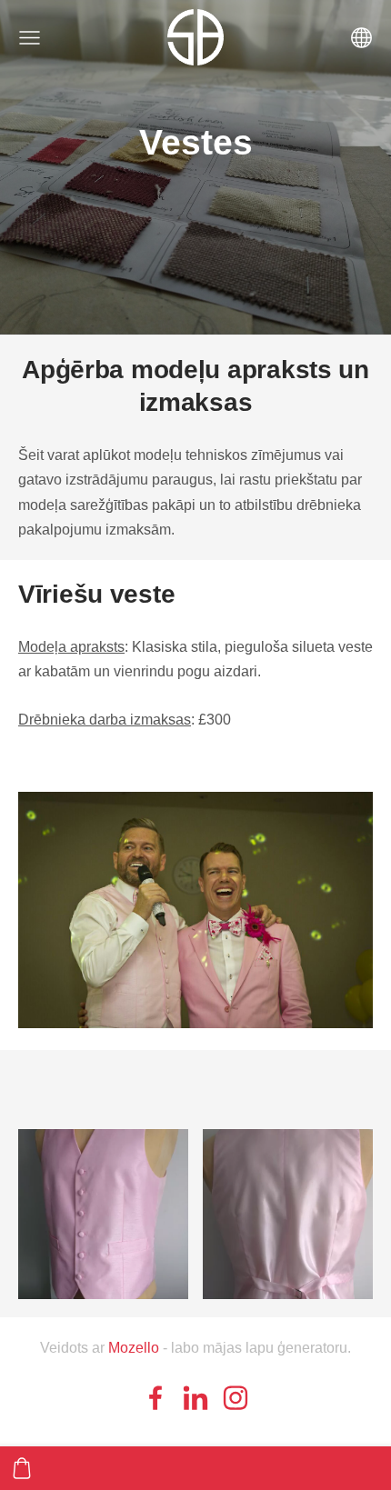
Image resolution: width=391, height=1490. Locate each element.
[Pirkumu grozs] (22, 1468)
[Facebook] (155, 1398)
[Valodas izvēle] (361, 38)
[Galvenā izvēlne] (30, 38)
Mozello (133, 1347)
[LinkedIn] (195, 1398)
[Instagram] (235, 1398)
